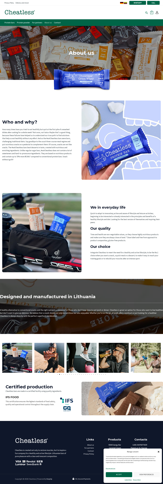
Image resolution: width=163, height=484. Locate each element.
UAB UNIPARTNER (140, 445)
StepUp (49, 479)
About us (90, 445)
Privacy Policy (137, 480)
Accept (119, 474)
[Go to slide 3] (61, 374)
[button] (158, 452)
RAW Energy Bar (115, 445)
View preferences (146, 474)
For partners (89, 448)
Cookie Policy (128, 480)
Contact (91, 451)
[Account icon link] (157, 12)
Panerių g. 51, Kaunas (139, 448)
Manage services (110, 468)
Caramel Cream (115, 448)
